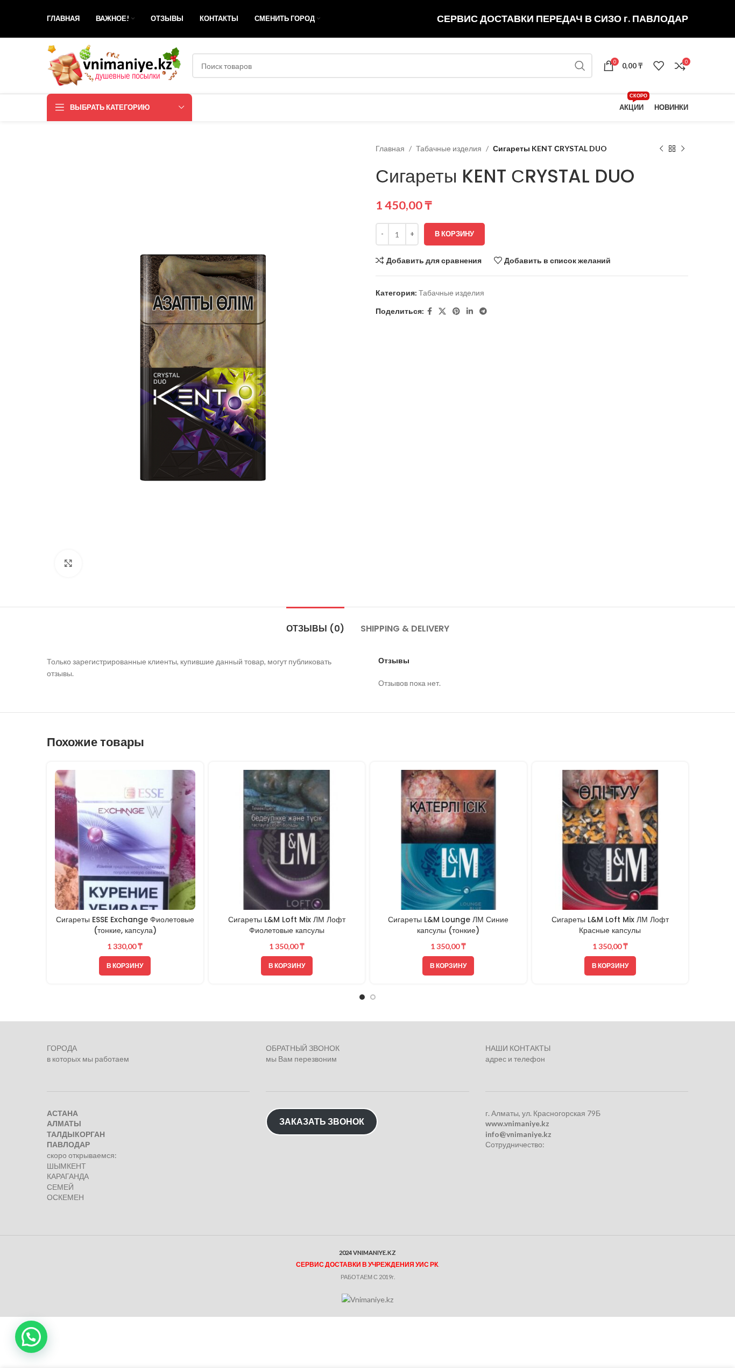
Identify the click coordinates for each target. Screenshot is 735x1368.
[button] (125, 966)
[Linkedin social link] (469, 311)
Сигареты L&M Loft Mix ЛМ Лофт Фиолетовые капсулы (286, 925)
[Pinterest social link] (456, 311)
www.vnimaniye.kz (517, 1123)
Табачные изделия (449, 148)
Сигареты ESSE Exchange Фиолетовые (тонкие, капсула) (125, 925)
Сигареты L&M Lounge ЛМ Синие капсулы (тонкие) (448, 925)
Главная (390, 148)
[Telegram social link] (483, 311)
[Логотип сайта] (114, 64)
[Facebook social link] (429, 311)
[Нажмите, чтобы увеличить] (68, 563)
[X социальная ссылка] (442, 311)
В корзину (454, 233)
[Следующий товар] (682, 148)
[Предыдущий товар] (661, 148)
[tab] (315, 623)
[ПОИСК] (580, 65)
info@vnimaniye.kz (518, 1134)
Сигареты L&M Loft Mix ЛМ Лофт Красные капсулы (610, 925)
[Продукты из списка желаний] (658, 65)
